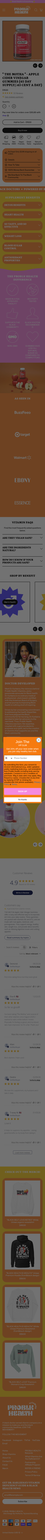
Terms (14, 784)
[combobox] (8, 758)
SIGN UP (22, 791)
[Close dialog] (39, 740)
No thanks (22, 800)
